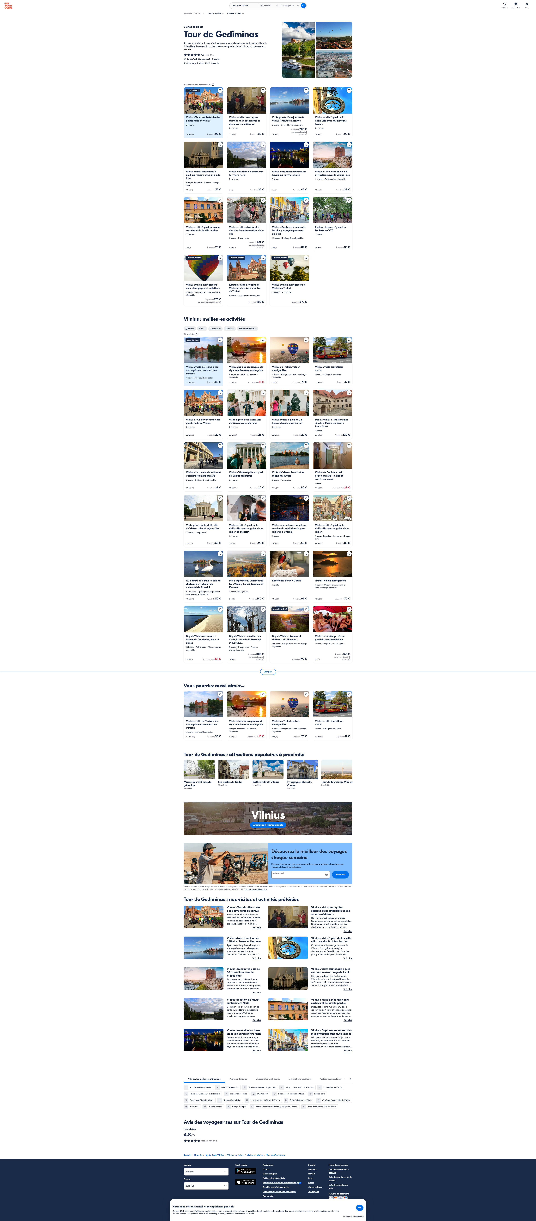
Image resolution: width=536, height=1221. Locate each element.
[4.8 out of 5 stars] (192, 1141)
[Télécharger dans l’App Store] (245, 1182)
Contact (266, 1169)
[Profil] (527, 4)
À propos (312, 1169)
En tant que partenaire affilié (338, 1186)
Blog (310, 1178)
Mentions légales (270, 1174)
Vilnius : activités (235, 1155)
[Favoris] (504, 4)
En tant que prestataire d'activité (339, 1171)
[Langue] (516, 4)
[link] (203, 112)
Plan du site (268, 1196)
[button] (203, 112)
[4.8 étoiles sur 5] (192, 55)
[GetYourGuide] (8, 5)
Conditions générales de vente (276, 1187)
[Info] (213, 84)
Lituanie (198, 1155)
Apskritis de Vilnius (214, 1155)
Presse (311, 1183)
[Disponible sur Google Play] (245, 1171)
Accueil (187, 1155)
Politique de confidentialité (255, 889)
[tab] (204, 1079)
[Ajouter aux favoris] (220, 90)
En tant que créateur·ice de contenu (340, 1179)
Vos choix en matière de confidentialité (279, 1183)
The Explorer (313, 1191)
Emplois (311, 1174)
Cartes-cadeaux (315, 1187)
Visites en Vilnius (255, 1155)
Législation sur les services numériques (279, 1191)
